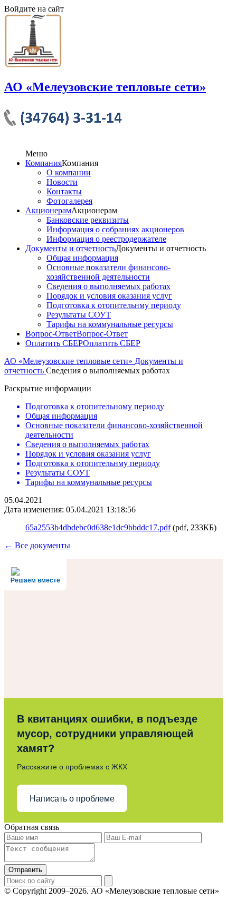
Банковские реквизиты (87, 219)
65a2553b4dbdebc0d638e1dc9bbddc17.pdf (98, 527)
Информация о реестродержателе (106, 238)
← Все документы (37, 545)
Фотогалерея (69, 200)
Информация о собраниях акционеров (115, 229)
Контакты (64, 191)
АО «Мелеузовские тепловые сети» (69, 361)
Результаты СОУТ (78, 314)
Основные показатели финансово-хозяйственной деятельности (108, 272)
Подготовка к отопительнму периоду (113, 305)
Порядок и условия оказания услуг (109, 295)
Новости (62, 181)
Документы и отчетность (70, 248)
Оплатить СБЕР (54, 343)
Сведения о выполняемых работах (108, 286)
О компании (68, 172)
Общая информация (82, 257)
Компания (43, 163)
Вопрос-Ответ (51, 333)
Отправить (25, 870)
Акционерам (48, 210)
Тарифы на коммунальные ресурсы (109, 324)
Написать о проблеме (72, 798)
